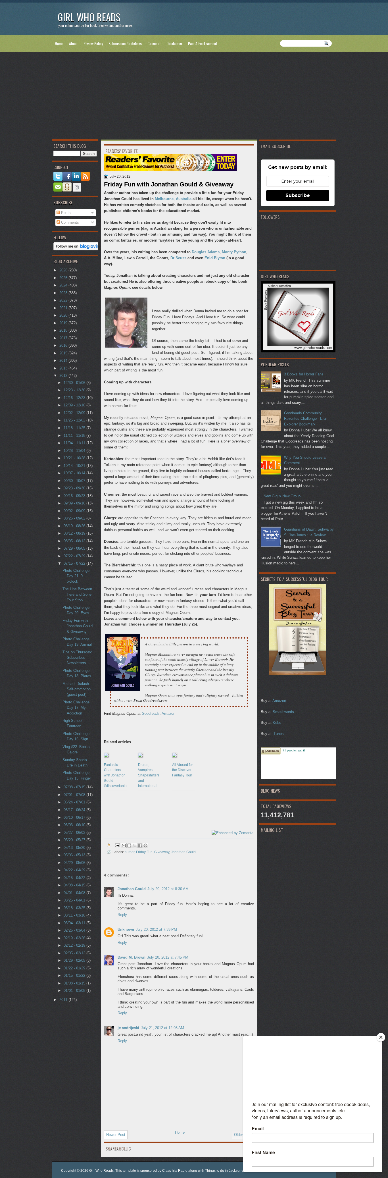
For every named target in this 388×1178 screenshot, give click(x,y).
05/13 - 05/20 (75, 847)
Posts (65, 213)
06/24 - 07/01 (75, 802)
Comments (69, 222)
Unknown (126, 929)
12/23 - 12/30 (75, 390)
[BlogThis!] (129, 845)
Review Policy (93, 43)
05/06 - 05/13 (75, 855)
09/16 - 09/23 (75, 496)
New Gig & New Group (282, 496)
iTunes (278, 734)
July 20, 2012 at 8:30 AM (168, 889)
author (129, 852)
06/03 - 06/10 (75, 825)
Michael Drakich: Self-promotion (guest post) (76, 689)
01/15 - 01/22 (75, 975)
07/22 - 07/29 (75, 556)
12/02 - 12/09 (75, 413)
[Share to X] (134, 845)
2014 (63, 360)
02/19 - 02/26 (75, 938)
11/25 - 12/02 (75, 420)
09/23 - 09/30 (75, 488)
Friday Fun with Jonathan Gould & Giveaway (77, 626)
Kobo (277, 722)
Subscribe (297, 195)
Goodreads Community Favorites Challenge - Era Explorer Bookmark (305, 418)
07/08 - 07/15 (75, 787)
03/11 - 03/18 (75, 915)
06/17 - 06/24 (75, 810)
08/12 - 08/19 (75, 533)
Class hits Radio (174, 1171)
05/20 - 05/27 (75, 840)
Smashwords (283, 712)
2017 (63, 338)
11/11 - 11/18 (75, 435)
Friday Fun (144, 852)
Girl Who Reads (89, 17)
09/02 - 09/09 (75, 511)
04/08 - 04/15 (75, 885)
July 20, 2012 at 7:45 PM (167, 957)
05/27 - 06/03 (75, 832)
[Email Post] (116, 845)
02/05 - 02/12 (75, 953)
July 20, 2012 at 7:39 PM (156, 929)
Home (59, 43)
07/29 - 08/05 (75, 548)
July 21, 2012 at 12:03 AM (162, 1028)
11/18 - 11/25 (75, 428)
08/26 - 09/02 (75, 518)
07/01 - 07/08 (75, 795)
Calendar (154, 43)
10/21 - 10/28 (75, 458)
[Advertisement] (194, 97)
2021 (63, 308)
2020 (63, 315)
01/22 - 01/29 (75, 968)
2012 (63, 375)
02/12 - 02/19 (75, 945)
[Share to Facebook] (140, 845)
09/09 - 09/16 (75, 503)
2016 (63, 345)
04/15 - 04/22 (75, 878)
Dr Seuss (178, 258)
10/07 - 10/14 (75, 473)
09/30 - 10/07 (75, 481)
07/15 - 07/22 (75, 563)
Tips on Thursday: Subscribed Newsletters (77, 657)
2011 (63, 1000)
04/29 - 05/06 (75, 863)
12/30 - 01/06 (75, 383)
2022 (63, 300)
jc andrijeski (128, 1028)
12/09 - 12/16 (75, 405)
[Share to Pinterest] (145, 845)
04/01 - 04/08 (75, 893)
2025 (63, 278)
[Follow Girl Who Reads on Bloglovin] (78, 249)
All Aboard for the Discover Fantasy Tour (182, 770)
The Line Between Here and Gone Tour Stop (77, 594)
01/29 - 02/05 (75, 960)
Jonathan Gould (183, 852)
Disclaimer (174, 43)
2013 (63, 368)
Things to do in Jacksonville (226, 1171)
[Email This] (124, 845)
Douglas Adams (206, 252)
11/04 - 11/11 (75, 443)
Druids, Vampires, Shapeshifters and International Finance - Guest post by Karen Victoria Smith (149, 775)
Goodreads (151, 713)
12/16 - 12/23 (75, 398)
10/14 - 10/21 (75, 466)
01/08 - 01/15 (75, 983)
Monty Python (234, 252)
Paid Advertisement (202, 43)
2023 (63, 293)
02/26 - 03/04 (75, 930)
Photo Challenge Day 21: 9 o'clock (75, 576)
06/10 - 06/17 (75, 817)
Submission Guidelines (125, 43)
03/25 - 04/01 (75, 900)
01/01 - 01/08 (75, 990)
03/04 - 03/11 (75, 923)
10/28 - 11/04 (75, 450)
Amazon (279, 701)
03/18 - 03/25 (75, 908)
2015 (63, 353)
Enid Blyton (215, 258)
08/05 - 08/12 (75, 541)
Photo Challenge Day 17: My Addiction (75, 707)
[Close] (381, 1037)
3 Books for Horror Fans (304, 374)
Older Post (243, 1135)
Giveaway (161, 852)
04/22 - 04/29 (75, 870)
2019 (63, 323)
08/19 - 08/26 (75, 526)
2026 (63, 270)
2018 (63, 330)
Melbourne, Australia (173, 199)
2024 (63, 285)
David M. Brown (131, 957)
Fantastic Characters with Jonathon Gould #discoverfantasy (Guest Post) (115, 775)
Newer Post (115, 1135)
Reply (122, 915)
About (73, 43)
